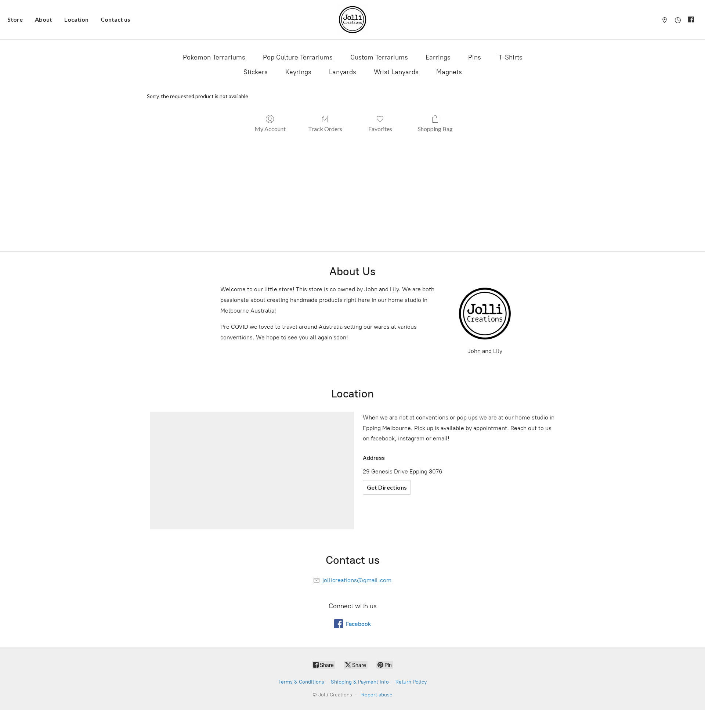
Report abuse (377, 695)
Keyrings (298, 72)
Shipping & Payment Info (360, 682)
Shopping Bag (435, 128)
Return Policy (411, 682)
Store (15, 19)
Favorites (380, 128)
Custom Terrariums (379, 57)
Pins (474, 57)
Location (76, 19)
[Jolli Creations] (352, 20)
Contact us (115, 19)
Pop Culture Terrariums (298, 57)
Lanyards (342, 72)
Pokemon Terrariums (214, 57)
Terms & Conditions (301, 682)
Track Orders (325, 128)
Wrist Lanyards (396, 72)
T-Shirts (511, 57)
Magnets (449, 72)
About (43, 19)
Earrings (438, 57)
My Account (270, 128)
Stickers (255, 72)
